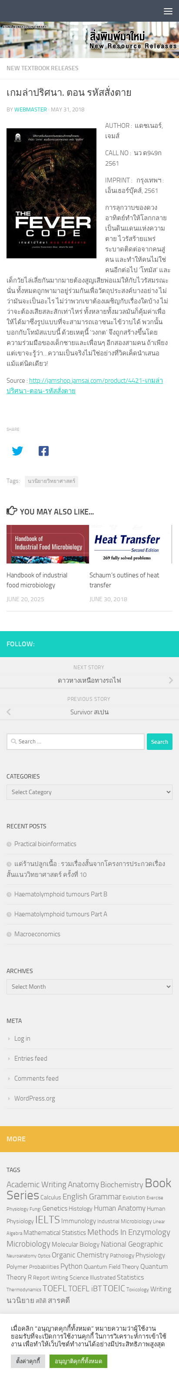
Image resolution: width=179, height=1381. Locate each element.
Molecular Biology (75, 1244)
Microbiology (28, 1244)
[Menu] (168, 11)
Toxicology (137, 1290)
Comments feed (36, 1078)
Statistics (130, 1277)
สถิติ (41, 1300)
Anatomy (83, 1184)
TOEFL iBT (85, 1288)
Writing (160, 1289)
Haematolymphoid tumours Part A (60, 914)
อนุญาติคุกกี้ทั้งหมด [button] (78, 1361)
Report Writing (50, 1277)
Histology (81, 1208)
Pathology (122, 1255)
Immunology (78, 1221)
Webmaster (30, 109)
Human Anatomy (120, 1208)
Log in (22, 1038)
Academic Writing (36, 1184)
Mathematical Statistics (54, 1233)
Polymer (17, 1266)
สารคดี (59, 1300)
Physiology (150, 1255)
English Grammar (92, 1197)
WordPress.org (34, 1098)
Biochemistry (121, 1184)
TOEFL (55, 1288)
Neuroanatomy (21, 1256)
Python (71, 1266)
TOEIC (114, 1288)
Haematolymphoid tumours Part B (60, 894)
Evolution (134, 1197)
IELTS (47, 1219)
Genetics (54, 1208)
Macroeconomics (37, 934)
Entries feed (30, 1058)
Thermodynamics (24, 1290)
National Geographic (132, 1244)
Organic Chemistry (80, 1255)
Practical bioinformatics (45, 844)
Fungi (35, 1209)
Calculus (50, 1197)
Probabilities (44, 1267)
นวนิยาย (20, 1300)
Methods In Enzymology (128, 1232)
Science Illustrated (93, 1277)
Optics (44, 1256)
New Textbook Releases (43, 68)
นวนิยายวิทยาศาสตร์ (51, 481)
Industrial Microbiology (124, 1221)
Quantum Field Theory (111, 1266)
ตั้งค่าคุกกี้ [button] (28, 1361)
